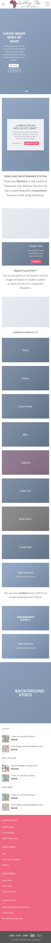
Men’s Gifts (7, 886)
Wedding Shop (8, 827)
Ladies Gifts (7, 880)
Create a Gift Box (9, 891)
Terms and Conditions (11, 859)
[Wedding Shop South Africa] (25, 4)
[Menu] (3, 4)
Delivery (5, 865)
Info (3, 853)
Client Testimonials (10, 838)
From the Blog (8, 832)
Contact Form (8, 912)
